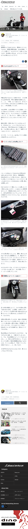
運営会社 (3, 491)
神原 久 (7, 35)
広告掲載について (5, 495)
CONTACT (8, 524)
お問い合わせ (18, 495)
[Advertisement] (11, 362)
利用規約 (3, 498)
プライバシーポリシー (19, 498)
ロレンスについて (19, 491)
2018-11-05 (8, 34)
